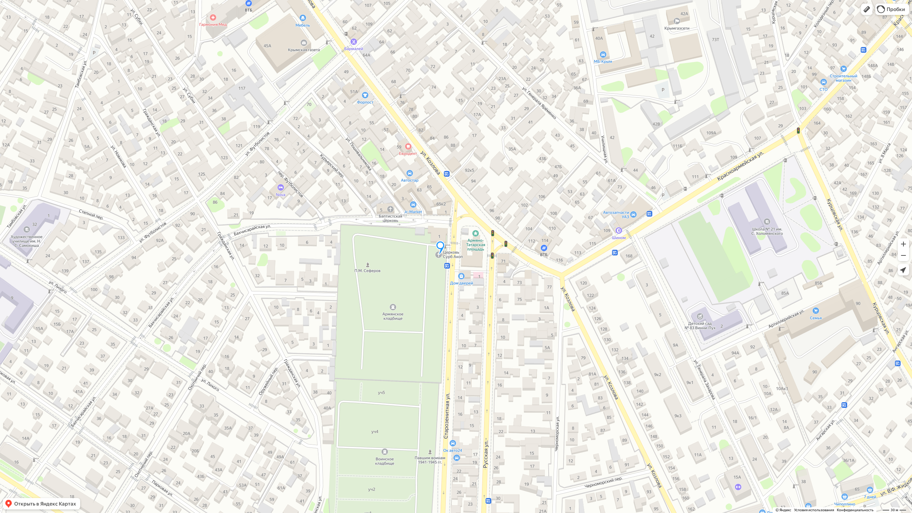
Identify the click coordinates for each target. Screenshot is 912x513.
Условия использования (814, 510)
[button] (866, 9)
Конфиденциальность (855, 510)
